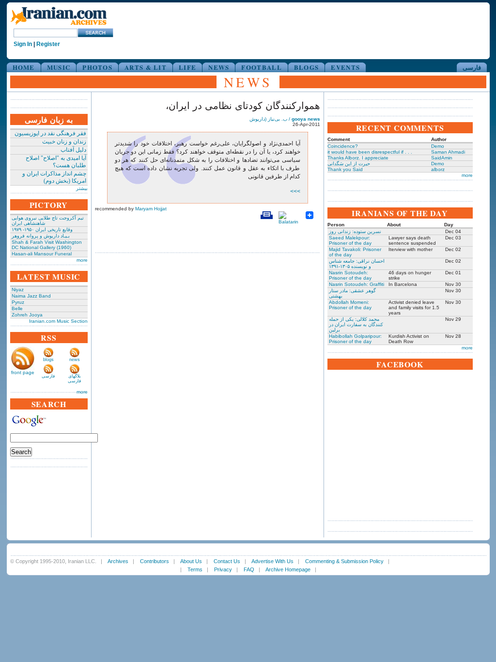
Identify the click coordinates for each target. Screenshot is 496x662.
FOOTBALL (261, 67)
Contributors (154, 561)
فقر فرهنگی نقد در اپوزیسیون (50, 133)
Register (48, 44)
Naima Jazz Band (31, 296)
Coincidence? (342, 146)
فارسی (472, 67)
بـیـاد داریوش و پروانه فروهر (41, 235)
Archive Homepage (287, 569)
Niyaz (18, 289)
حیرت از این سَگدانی (348, 163)
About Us (191, 561)
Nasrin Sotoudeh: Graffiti (356, 284)
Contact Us (227, 561)
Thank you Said (345, 169)
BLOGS (306, 67)
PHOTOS (97, 67)
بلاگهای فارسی (74, 378)
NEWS (218, 67)
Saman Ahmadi (448, 152)
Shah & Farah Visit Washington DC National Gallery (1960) (47, 244)
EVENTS (345, 67)
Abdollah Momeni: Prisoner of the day (350, 304)
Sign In (23, 44)
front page (22, 372)
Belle (17, 308)
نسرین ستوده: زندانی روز (355, 231)
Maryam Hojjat (151, 208)
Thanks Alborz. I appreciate (357, 157)
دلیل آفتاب (73, 149)
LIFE (187, 67)
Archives (118, 561)
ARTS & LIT (145, 67)
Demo (437, 146)
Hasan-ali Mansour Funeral (42, 253)
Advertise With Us (272, 561)
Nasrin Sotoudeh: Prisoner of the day (350, 275)
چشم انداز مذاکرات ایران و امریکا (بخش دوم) (54, 177)
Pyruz (18, 302)
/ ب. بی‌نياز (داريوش (284, 119)
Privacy (223, 569)
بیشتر (82, 188)
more (82, 260)
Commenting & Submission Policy (344, 561)
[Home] (58, 25)
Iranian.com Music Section (58, 321)
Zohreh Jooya (27, 314)
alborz (438, 169)
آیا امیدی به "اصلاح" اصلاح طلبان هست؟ (56, 162)
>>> (295, 191)
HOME (24, 67)
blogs (48, 359)
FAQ (249, 569)
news (74, 359)
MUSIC (59, 67)
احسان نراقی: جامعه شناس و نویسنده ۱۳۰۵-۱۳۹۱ (357, 263)
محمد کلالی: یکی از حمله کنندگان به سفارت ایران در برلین (356, 324)
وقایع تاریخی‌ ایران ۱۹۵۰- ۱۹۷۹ (42, 229)
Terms (194, 569)
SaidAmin (441, 157)
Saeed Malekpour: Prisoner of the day (350, 240)
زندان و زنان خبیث (64, 141)
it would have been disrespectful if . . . (369, 152)
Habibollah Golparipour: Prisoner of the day (355, 338)
